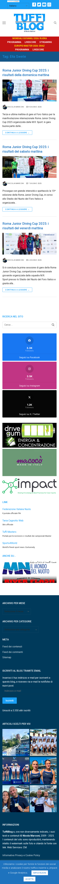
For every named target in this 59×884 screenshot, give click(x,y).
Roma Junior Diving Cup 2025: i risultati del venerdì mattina (25, 226)
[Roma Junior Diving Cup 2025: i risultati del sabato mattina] (29, 167)
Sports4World (9, 543)
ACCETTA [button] (29, 879)
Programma (14, 42)
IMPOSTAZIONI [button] (39, 873)
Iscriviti (10, 700)
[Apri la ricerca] (55, 22)
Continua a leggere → (17, 132)
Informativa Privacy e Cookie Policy (21, 855)
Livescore (30, 42)
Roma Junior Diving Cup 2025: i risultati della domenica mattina (25, 72)
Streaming (45, 42)
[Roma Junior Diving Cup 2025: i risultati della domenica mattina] (29, 90)
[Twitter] (39, 4)
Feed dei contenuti (12, 646)
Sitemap (6, 657)
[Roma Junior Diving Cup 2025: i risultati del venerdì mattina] (29, 244)
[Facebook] (34, 4)
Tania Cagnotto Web (12, 520)
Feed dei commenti (12, 652)
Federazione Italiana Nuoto (16, 509)
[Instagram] (49, 4)
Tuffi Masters (9, 531)
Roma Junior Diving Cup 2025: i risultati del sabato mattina (25, 149)
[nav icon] (4, 23)
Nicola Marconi (16, 107)
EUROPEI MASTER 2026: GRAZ (29, 46)
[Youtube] (44, 4)
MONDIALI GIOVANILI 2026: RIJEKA (29, 38)
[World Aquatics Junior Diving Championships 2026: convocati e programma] (43, 743)
